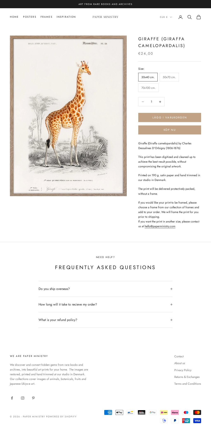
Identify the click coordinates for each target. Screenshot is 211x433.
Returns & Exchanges (187, 377)
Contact (179, 356)
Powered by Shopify (61, 416)
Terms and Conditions (187, 384)
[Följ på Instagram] (23, 398)
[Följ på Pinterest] (33, 398)
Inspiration (66, 17)
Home (14, 17)
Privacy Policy (182, 370)
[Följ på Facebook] (12, 398)
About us (179, 363)
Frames (47, 17)
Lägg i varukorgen (169, 117)
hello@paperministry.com (160, 226)
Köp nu (170, 130)
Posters (29, 17)
